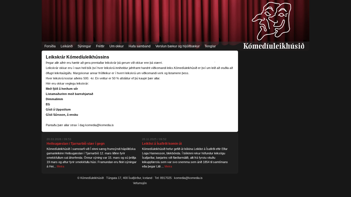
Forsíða (50, 46)
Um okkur (116, 46)
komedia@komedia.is (188, 177)
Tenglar (210, 46)
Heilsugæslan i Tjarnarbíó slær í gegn (75, 144)
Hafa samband (140, 46)
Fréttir (100, 46)
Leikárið (67, 46)
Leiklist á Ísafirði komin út (162, 144)
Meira (60, 166)
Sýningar (84, 46)
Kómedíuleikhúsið (273, 25)
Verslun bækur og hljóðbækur (177, 46)
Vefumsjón (140, 183)
